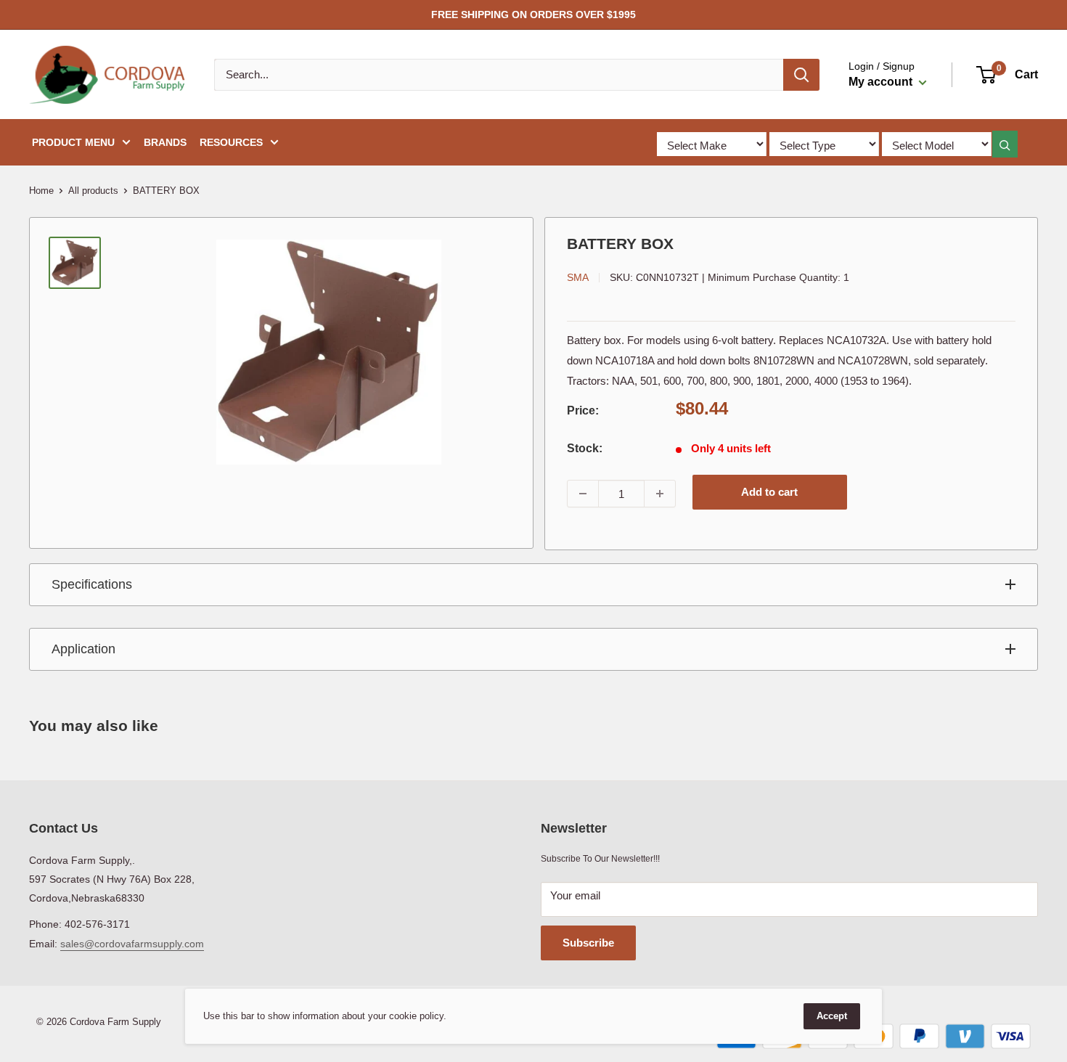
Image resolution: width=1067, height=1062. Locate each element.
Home (41, 190)
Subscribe (588, 942)
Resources (231, 142)
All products (93, 190)
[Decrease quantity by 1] (583, 494)
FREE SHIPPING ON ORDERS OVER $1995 (533, 14)
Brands (165, 142)
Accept (832, 1015)
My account (882, 81)
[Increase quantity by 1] (660, 494)
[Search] (801, 75)
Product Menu (73, 142)
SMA (578, 277)
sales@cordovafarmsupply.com (132, 943)
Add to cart (769, 492)
